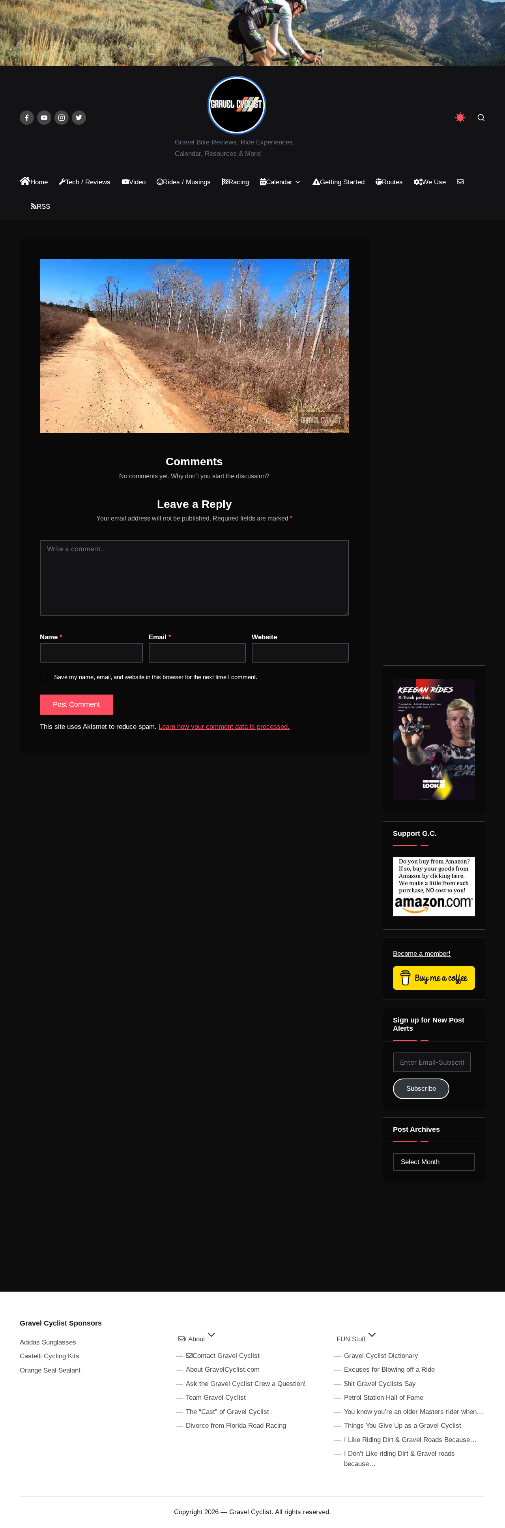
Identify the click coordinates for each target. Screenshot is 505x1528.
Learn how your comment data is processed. (224, 726)
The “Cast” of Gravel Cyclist (227, 1412)
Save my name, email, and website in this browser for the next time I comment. (155, 677)
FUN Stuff (351, 1339)
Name (51, 637)
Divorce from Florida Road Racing (236, 1425)
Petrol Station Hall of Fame (383, 1397)
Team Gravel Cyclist (216, 1397)
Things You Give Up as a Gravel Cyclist (402, 1425)
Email (160, 637)
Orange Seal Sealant (50, 1370)
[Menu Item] (27, 117)
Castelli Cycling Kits (49, 1356)
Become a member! (422, 953)
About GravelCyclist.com (223, 1369)
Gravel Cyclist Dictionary (381, 1355)
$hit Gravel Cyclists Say (380, 1384)
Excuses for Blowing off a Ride (389, 1369)
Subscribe (421, 1088)
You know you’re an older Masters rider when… (413, 1412)
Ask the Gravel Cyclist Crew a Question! (246, 1384)
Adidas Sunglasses (48, 1342)
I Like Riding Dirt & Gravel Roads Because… (410, 1440)
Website (264, 637)
